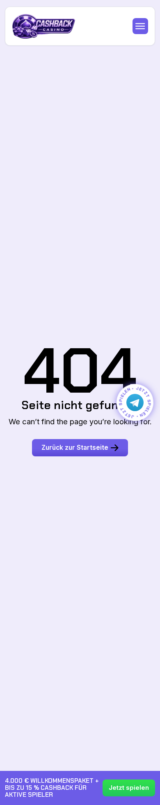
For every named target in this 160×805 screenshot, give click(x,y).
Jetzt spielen (129, 787)
